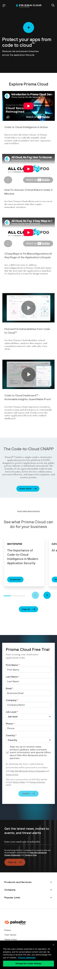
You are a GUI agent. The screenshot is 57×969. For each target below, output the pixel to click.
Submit (26, 793)
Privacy (7, 930)
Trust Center (10, 935)
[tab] (7, 595)
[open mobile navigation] (4, 5)
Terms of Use (10, 940)
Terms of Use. (12, 775)
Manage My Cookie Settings (28, 963)
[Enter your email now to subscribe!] (28, 844)
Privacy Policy (19, 782)
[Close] (53, 944)
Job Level (12, 712)
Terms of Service (37, 782)
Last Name (12, 676)
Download (15, 579)
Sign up (12, 862)
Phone (10, 723)
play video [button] (28, 27)
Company (12, 700)
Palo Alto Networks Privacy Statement (28, 771)
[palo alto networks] (28, 5)
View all (26, 609)
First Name (13, 665)
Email (9, 688)
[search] (53, 5)
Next (47, 595)
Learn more (25, 488)
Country (11, 735)
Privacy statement (27, 957)
